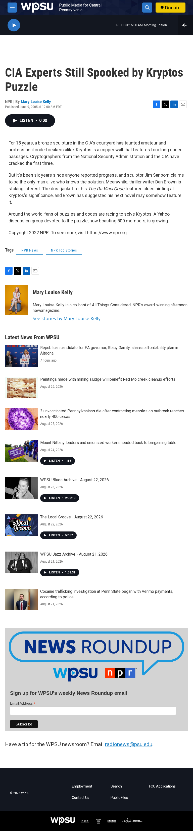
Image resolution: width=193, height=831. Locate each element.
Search (116, 786)
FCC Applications (162, 786)
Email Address (23, 703)
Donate (172, 7)
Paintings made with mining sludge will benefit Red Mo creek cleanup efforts (107, 379)
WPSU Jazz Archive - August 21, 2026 (74, 554)
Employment (82, 786)
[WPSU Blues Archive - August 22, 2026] (21, 488)
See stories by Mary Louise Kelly (67, 318)
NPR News (29, 250)
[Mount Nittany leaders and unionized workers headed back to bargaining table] (21, 451)
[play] (14, 25)
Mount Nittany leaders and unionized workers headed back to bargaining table (108, 442)
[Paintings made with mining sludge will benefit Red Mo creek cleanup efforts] (21, 387)
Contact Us (80, 798)
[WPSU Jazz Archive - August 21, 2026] (21, 562)
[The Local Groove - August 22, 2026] (21, 525)
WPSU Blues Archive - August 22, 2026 (74, 479)
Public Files (119, 798)
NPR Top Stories (64, 250)
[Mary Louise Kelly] (16, 300)
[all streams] (185, 25)
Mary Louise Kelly (36, 101)
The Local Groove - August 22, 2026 (71, 517)
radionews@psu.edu (128, 744)
